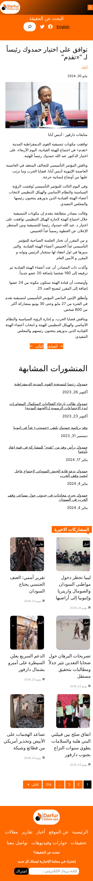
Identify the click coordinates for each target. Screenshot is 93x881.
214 (48, 784)
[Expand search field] (29, 26)
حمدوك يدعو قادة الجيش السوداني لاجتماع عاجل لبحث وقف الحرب (51, 473)
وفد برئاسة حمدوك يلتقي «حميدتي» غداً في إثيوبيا (50, 428)
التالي (39, 346)
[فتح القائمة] (90, 7)
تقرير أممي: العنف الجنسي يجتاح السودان (27, 584)
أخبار (84, 67)
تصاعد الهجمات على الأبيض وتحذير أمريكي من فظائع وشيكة (24, 741)
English (63, 26)
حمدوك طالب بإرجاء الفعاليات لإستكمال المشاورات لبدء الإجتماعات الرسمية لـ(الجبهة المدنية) (48, 406)
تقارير (40, 544)
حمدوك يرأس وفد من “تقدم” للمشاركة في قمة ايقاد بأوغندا (48, 449)
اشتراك (21, 871)
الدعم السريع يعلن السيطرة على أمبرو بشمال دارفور (26, 662)
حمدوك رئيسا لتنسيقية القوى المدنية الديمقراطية (51, 384)
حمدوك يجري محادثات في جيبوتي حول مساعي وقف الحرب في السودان (48, 497)
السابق (52, 346)
